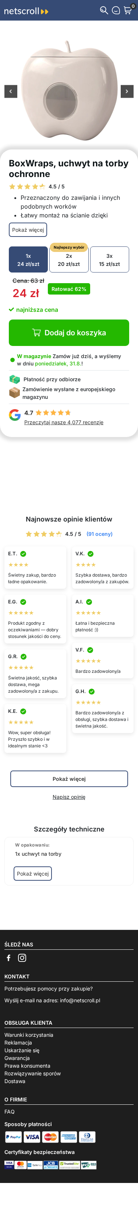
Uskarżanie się (21, 1050)
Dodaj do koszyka (75, 332)
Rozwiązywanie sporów (32, 1073)
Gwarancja (17, 1058)
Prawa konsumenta (27, 1066)
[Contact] (116, 10)
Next (127, 92)
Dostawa (14, 1081)
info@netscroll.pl (80, 1000)
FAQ (9, 1111)
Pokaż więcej (28, 230)
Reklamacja (18, 1042)
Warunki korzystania (28, 1035)
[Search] (104, 10)
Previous (10, 92)
